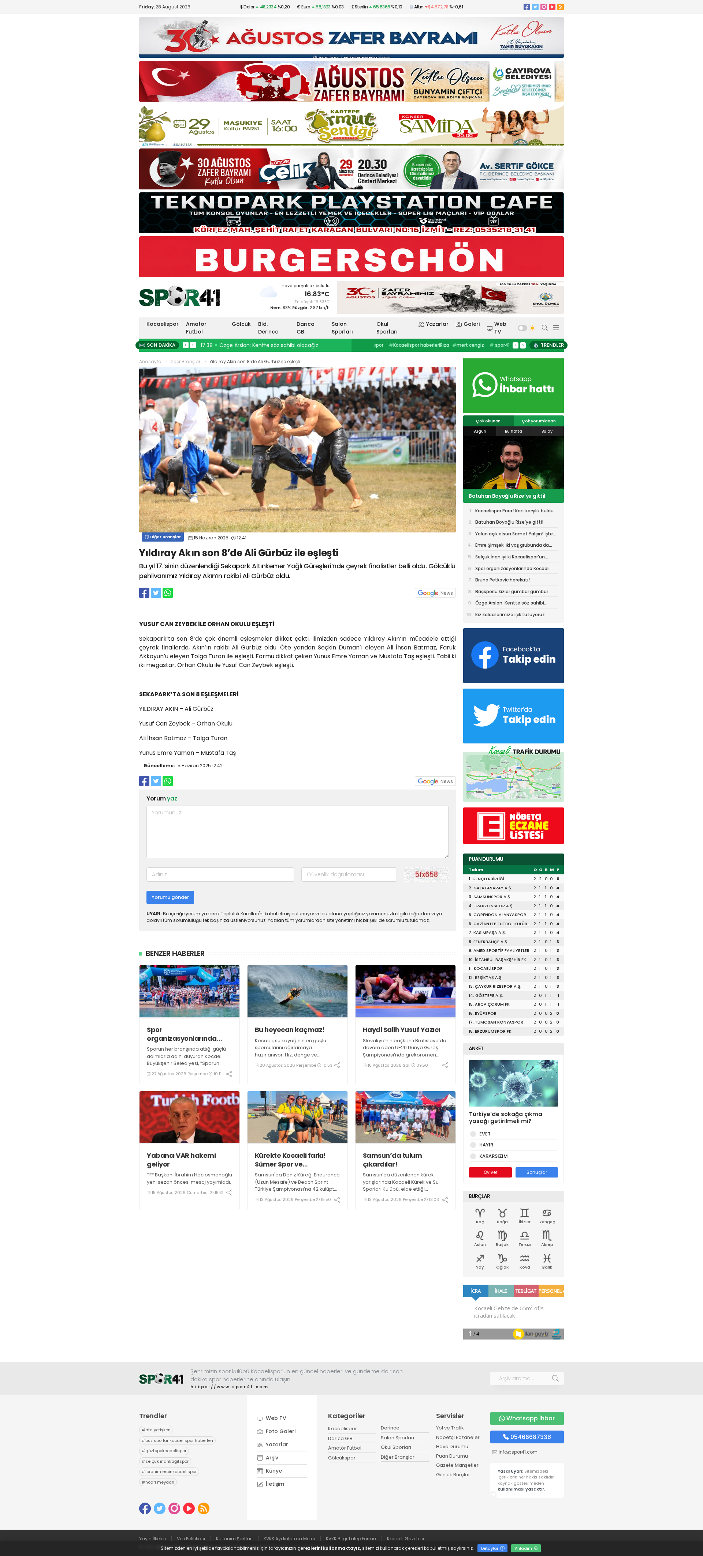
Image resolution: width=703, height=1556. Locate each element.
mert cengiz (393, 345)
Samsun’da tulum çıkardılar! (392, 1159)
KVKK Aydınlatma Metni (289, 1539)
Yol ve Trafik (450, 1427)
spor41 (425, 345)
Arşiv (271, 1457)
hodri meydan (158, 1482)
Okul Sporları (387, 327)
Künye (273, 1470)
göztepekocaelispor (164, 1451)
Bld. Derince (268, 327)
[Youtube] (552, 6)
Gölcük (241, 324)
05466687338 (530, 1437)
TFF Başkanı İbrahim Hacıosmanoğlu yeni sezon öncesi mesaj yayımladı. (189, 1178)
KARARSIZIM (493, 1156)
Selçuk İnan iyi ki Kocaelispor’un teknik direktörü (510, 558)
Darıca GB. (306, 327)
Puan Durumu (452, 1456)
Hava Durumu (452, 1446)
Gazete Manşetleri (458, 1465)
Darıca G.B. (341, 1438)
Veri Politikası (191, 1539)
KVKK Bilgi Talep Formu (351, 1539)
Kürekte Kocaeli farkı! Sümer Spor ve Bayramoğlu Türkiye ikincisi (290, 1159)
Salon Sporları (342, 327)
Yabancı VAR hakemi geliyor (181, 1159)
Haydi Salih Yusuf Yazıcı (401, 1029)
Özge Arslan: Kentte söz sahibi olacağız (509, 604)
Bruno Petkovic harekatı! (502, 580)
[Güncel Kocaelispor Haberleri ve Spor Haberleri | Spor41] (179, 296)
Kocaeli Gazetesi (405, 1539)
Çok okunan (488, 421)
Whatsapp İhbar (530, 1418)
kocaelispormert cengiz (469, 345)
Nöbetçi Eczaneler (458, 1437)
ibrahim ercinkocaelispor (169, 1471)
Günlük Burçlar (453, 1474)
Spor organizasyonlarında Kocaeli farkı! (182, 1034)
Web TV (500, 327)
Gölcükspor (342, 1457)
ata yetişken (156, 1430)
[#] (161, 1378)
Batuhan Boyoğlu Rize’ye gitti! (509, 522)
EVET (485, 1133)
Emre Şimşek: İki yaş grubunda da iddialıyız (512, 546)
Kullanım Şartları (234, 1539)
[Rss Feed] (560, 6)
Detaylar (490, 1548)
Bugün (479, 431)
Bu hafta (513, 431)
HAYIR (486, 1144)
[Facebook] (527, 6)
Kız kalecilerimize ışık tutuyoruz (510, 614)
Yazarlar (437, 324)
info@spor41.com (518, 1452)
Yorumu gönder (170, 897)
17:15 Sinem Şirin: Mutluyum (237, 345)
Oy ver (490, 1172)
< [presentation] (186, 345)
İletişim (274, 1484)
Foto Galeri (279, 1431)
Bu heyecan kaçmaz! (290, 1029)
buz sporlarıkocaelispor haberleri (177, 1440)
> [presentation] (193, 345)
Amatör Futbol (196, 327)
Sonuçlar (537, 1172)
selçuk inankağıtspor (165, 1461)
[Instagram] (543, 6)
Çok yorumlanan (538, 421)
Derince (390, 1427)
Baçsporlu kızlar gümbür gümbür (511, 591)
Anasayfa (150, 361)
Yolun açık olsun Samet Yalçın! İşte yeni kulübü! (513, 496)
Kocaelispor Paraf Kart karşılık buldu (514, 511)
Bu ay (547, 431)
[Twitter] (535, 6)
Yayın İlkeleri (152, 1539)
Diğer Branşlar (185, 361)
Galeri (472, 324)
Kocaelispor (162, 324)
